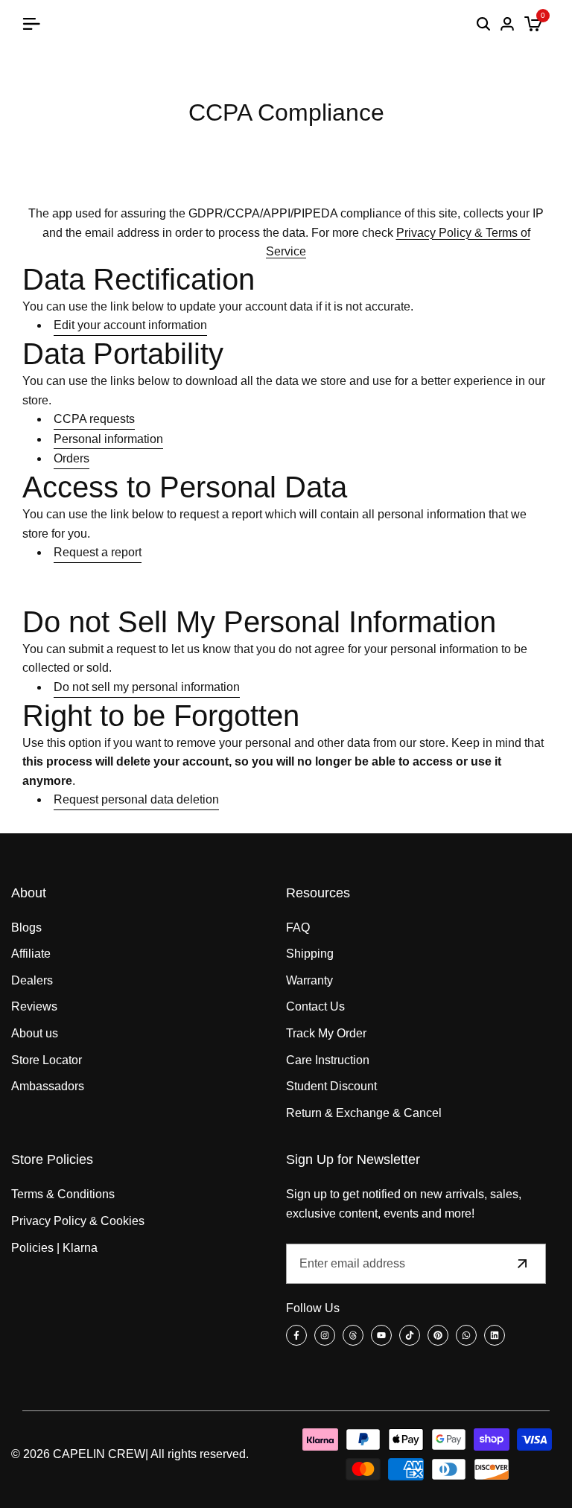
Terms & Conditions (63, 1194)
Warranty (309, 980)
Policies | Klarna (54, 1247)
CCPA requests (94, 419)
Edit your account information (130, 325)
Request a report (98, 552)
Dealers (32, 980)
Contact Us (315, 1006)
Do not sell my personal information (147, 687)
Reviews (34, 1006)
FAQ (298, 927)
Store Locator (46, 1060)
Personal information (108, 439)
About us (34, 1033)
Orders (71, 458)
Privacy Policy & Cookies (77, 1221)
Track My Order (326, 1033)
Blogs (26, 927)
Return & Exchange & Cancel (364, 1113)
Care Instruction (327, 1060)
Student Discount (331, 1086)
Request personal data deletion (136, 799)
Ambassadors (47, 1086)
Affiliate (31, 953)
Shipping (310, 953)
